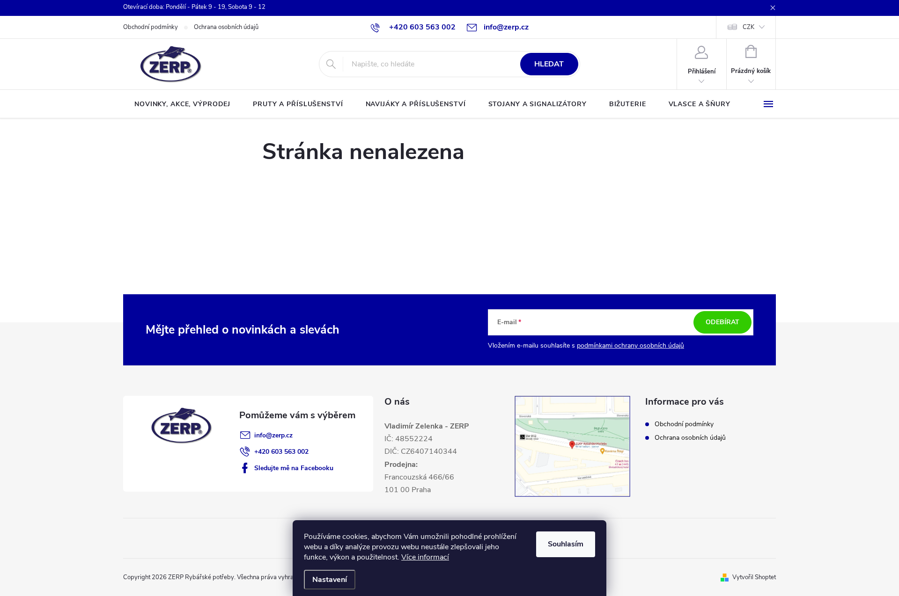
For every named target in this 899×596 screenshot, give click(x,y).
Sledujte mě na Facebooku (293, 468)
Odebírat (722, 322)
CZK (748, 27)
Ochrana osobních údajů (226, 27)
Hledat (549, 64)
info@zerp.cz (273, 435)
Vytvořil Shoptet (754, 577)
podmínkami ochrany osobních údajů (630, 345)
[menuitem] (182, 104)
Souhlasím (565, 544)
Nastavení (329, 579)
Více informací (425, 557)
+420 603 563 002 (281, 451)
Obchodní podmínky (150, 27)
